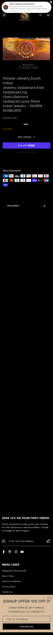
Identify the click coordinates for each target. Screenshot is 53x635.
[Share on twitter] (18, 163)
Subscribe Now (26, 626)
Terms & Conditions (11, 581)
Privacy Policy (8, 586)
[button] (48, 14)
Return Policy (8, 576)
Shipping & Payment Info (14, 571)
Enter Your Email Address (17, 619)
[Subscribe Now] (48, 541)
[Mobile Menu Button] (4, 15)
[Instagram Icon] (16, 553)
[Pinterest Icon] (10, 553)
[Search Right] (41, 15)
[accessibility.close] (50, 598)
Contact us (7, 592)
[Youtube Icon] (22, 553)
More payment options (26, 152)
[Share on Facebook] (13, 163)
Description (13, 205)
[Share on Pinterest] (23, 163)
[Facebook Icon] (3, 553)
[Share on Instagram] (28, 163)
